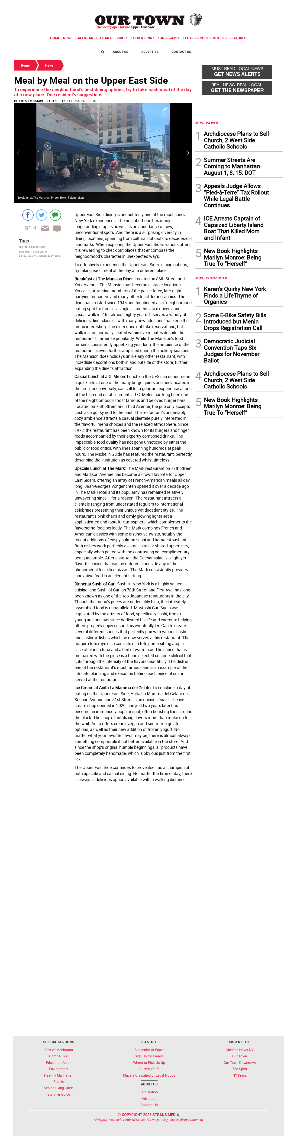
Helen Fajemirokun (28, 101)
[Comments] (55, 215)
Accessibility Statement (186, 1119)
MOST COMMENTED (211, 278)
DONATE (271, 5)
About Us (120, 51)
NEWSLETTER (245, 5)
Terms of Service (134, 1119)
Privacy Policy (158, 1119)
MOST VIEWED (206, 122)
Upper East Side (55, 101)
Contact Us (181, 51)
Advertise (149, 51)
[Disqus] (103, 848)
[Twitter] (41, 215)
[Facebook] (28, 215)
